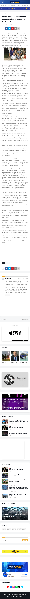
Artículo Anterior (4, 319)
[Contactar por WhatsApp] (15, 333)
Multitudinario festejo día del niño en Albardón (17, 495)
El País (18, 5)
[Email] (15, 28)
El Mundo (14, 529)
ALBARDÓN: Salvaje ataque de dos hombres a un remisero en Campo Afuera (18, 421)
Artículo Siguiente (25, 319)
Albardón (13, 5)
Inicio (2, 5)
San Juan (7, 5)
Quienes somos (14, 596)
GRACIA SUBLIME (22, 594)
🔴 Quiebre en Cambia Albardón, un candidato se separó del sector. (17, 426)
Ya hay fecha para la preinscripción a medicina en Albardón (17, 480)
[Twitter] (9, 28)
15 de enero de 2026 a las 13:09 (22, 278)
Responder (8, 294)
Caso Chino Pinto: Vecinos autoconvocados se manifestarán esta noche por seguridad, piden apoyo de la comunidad (18, 488)
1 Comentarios (14, 24)
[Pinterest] (12, 28)
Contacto (21, 596)
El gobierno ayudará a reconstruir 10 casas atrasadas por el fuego (15, 515)
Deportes (24, 5)
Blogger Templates (12, 594)
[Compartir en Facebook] (6, 28)
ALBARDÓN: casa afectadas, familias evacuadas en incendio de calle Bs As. (18, 432)
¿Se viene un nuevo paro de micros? (17, 474)
